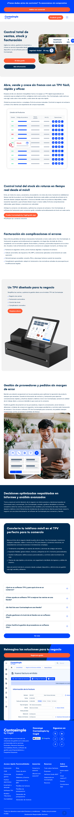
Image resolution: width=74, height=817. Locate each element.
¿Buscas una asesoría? (36, 775)
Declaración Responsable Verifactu (36, 814)
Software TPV (8, 790)
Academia (19, 774)
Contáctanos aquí (64, 785)
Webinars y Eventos (22, 777)
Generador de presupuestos (20, 795)
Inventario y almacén (8, 786)
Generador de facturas (23, 799)
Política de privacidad (49, 811)
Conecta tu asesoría (36, 769)
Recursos (47, 783)
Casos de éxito (21, 771)
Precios (62, 781)
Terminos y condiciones (32, 811)
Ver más (37, 636)
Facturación (7, 768)
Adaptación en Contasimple (49, 778)
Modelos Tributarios (7, 794)
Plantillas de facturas (23, 786)
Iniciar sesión (64, 770)
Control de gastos (7, 775)
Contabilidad (8, 799)
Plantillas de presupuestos (20, 790)
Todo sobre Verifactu (51, 768)
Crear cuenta (62, 777)
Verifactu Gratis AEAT (51, 774)
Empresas (47, 771)
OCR (5, 771)
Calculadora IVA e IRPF (22, 781)
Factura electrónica (7, 781)
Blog (17, 768)
